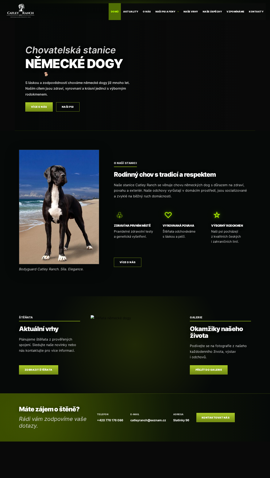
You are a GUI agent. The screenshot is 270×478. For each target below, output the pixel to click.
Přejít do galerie (209, 369)
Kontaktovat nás (216, 417)
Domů (115, 11)
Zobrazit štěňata (39, 369)
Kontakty (256, 11)
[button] (177, 11)
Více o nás (39, 106)
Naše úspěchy (212, 11)
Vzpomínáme (235, 11)
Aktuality (130, 11)
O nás (147, 11)
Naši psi (68, 106)
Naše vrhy (191, 11)
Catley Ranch (56, 11)
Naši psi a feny (165, 11)
